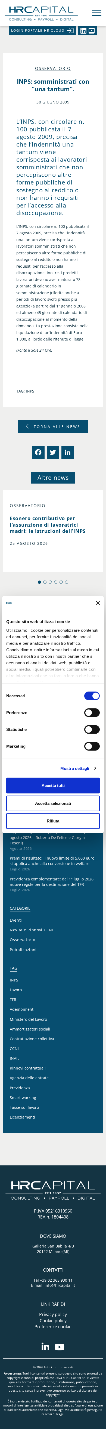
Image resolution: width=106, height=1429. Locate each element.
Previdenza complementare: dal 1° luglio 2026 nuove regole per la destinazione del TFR (51, 881)
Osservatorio (53, 68)
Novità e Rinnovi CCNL (32, 929)
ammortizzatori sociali (30, 1029)
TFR (13, 999)
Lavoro (16, 989)
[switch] (92, 712)
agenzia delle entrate (29, 1077)
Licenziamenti (22, 1117)
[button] (39, 582)
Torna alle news (57, 426)
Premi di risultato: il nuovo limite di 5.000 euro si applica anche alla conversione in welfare (52, 861)
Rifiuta (53, 821)
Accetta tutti (53, 785)
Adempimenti (22, 1009)
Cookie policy (53, 1321)
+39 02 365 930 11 (56, 1280)
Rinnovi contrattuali (28, 1068)
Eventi (16, 920)
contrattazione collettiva (32, 1038)
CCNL (15, 1048)
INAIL (14, 1058)
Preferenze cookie (53, 1327)
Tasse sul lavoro (24, 1107)
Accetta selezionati (53, 803)
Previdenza (20, 1087)
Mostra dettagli (74, 768)
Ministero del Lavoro (28, 1019)
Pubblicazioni (23, 949)
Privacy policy (53, 1314)
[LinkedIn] (67, 452)
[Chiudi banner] (98, 603)
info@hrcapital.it (60, 1285)
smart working (23, 1097)
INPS (30, 391)
